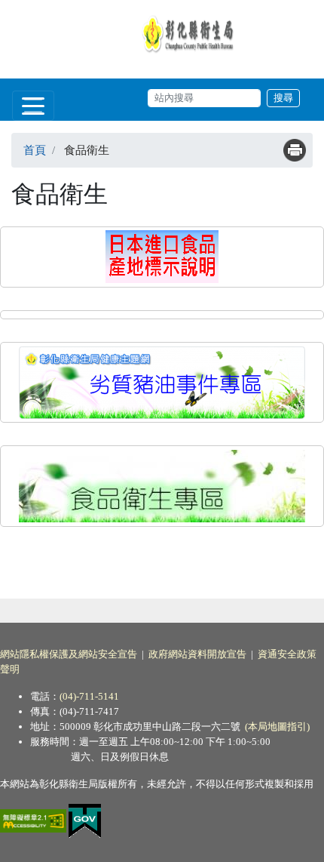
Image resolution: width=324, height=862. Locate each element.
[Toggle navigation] (33, 106)
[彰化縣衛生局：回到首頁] (190, 33)
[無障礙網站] (34, 819)
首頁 (34, 150)
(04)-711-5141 (89, 696)
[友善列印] (294, 150)
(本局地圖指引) (277, 726)
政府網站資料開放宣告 (197, 654)
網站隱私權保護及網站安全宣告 (68, 654)
